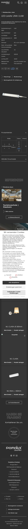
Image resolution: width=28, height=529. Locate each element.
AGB (20, 523)
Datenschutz (16, 523)
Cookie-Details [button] (6, 296)
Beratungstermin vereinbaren (15, 505)
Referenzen (21, 496)
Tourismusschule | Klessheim (11, 206)
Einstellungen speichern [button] (14, 287)
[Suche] (18, 2)
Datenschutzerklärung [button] (15, 296)
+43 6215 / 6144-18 (14, 489)
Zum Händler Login (12, 513)
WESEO (16, 525)
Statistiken (20, 275)
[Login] (21, 2)
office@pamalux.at (14, 476)
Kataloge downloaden (13, 509)
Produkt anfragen (19, 330)
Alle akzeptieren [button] (14, 282)
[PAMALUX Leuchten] (5, 3)
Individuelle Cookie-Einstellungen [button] (14, 292)
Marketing (14, 277)
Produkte (8, 496)
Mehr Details (7, 330)
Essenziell (8, 275)
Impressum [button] (23, 296)
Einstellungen (21, 270)
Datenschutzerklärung (13, 268)
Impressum (9, 523)
